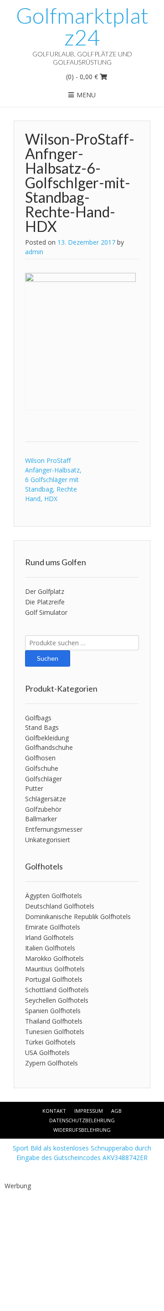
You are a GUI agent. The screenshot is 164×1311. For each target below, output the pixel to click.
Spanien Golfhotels (53, 1010)
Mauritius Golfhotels (55, 968)
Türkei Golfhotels (50, 1042)
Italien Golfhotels (50, 948)
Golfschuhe (41, 768)
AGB (116, 1110)
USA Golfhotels (47, 1052)
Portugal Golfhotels (53, 979)
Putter (34, 788)
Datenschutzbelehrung (82, 1120)
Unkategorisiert (47, 839)
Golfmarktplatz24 (82, 26)
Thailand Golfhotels (53, 1021)
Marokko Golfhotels (54, 958)
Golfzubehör (43, 809)
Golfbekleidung (47, 737)
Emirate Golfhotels (52, 927)
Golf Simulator (46, 612)
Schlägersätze (45, 798)
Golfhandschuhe (49, 747)
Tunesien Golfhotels (54, 1031)
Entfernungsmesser (53, 829)
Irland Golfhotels (49, 937)
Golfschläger (43, 778)
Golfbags (38, 717)
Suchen (47, 658)
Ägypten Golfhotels (53, 895)
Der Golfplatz (44, 591)
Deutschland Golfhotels (59, 906)
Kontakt (54, 1110)
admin (34, 251)
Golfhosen (40, 757)
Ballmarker (41, 818)
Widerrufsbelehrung (82, 1129)
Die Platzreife (45, 602)
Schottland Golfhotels (57, 989)
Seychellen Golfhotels (56, 1000)
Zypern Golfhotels (51, 1063)
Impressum (88, 1110)
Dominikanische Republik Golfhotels (78, 916)
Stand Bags (42, 727)
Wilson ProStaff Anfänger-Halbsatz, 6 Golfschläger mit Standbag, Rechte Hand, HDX (53, 479)
